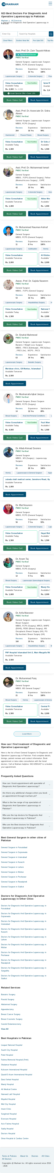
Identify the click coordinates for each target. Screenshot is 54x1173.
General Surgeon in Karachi (13, 862)
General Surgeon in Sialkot (12, 887)
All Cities (45, 1156)
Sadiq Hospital (7, 1129)
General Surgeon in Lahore (12, 867)
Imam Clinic (6, 1109)
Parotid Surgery (7, 999)
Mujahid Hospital (8, 1099)
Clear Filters (7, 40)
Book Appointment (39, 100)
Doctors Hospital (8, 1133)
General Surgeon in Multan (12, 872)
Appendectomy (7, 1009)
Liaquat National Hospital (11, 1045)
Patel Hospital (7, 1055)
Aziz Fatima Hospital (10, 1124)
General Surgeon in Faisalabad (14, 847)
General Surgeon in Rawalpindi (14, 882)
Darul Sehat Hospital (10, 1080)
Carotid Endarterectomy (11, 1024)
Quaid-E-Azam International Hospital (16, 1075)
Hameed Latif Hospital (10, 1094)
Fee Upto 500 (38, 40)
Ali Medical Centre (9, 1089)
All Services (16, 21)
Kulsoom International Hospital (14, 1070)
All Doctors (6, 1159)
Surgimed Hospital (9, 1114)
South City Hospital (9, 1050)
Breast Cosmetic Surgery (12, 1019)
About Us (24, 1156)
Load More (27, 734)
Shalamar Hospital (9, 1065)
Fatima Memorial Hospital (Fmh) (15, 1060)
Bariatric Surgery (8, 994)
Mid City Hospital (8, 1104)
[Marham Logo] (10, 5)
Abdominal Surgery (9, 1004)
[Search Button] (51, 34)
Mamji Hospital (7, 1084)
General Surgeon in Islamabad (14, 857)
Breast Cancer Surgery (10, 1014)
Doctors (35, 1156)
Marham (4, 21)
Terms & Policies (9, 1156)
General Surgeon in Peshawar (13, 877)
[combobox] (9, 34)
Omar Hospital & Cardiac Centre (15, 1138)
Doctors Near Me (22, 40)
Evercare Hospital (8, 1119)
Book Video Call (15, 100)
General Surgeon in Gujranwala (14, 852)
